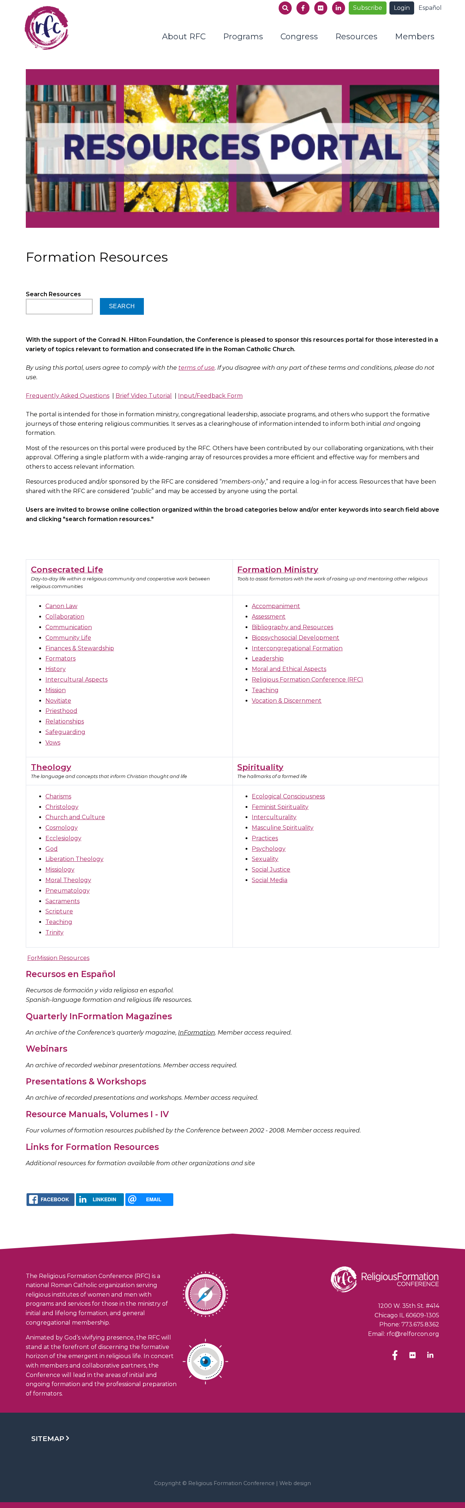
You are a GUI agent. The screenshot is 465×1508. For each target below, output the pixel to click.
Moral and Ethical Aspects (289, 669)
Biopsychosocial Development (295, 637)
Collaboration (64, 616)
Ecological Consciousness (288, 796)
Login (402, 7)
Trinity (54, 932)
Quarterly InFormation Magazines (99, 1016)
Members (414, 36)
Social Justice (271, 869)
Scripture (59, 911)
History (55, 669)
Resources (356, 36)
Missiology (59, 869)
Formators (60, 658)
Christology (61, 806)
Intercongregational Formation (297, 648)
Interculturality (274, 817)
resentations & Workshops (89, 1081)
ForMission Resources (58, 958)
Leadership (268, 658)
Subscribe (367, 7)
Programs (243, 36)
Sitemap (47, 1438)
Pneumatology (67, 890)
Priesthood (61, 710)
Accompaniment (276, 606)
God (51, 848)
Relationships (64, 721)
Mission (55, 690)
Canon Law (61, 606)
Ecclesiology (63, 838)
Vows (52, 742)
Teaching (265, 690)
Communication (68, 627)
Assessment (269, 616)
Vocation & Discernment (287, 700)
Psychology (269, 848)
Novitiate (58, 700)
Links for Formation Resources (92, 1147)
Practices (265, 838)
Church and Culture (75, 817)
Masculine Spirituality (283, 827)
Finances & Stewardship (79, 648)
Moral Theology (68, 880)
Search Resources (53, 294)
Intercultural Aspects (76, 679)
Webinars (46, 1049)
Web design (295, 1483)
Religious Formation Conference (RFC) (307, 679)
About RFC (184, 36)
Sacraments (62, 901)
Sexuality (265, 859)
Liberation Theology (74, 859)
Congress (299, 36)
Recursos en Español (71, 974)
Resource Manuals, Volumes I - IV (97, 1114)
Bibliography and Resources (292, 627)
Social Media (269, 880)
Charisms (58, 796)
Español (430, 7)
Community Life (68, 637)
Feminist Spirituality (280, 806)
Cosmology (61, 827)
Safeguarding (65, 732)
